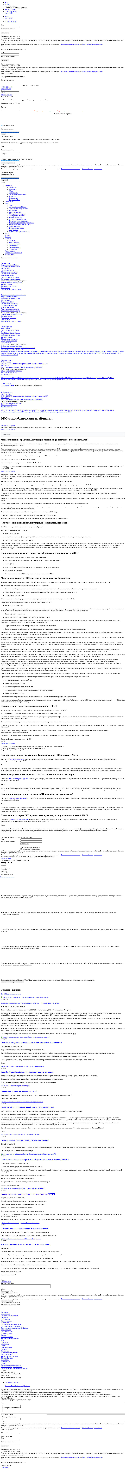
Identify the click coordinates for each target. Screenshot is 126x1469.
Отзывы (7, 4)
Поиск (3, 1363)
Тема (4, 1404)
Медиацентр (5, 1344)
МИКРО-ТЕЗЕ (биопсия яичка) (11, 289)
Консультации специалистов (10, 266)
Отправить (5, 33)
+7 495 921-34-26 (10, 11)
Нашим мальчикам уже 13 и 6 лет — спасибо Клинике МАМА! (28, 1194)
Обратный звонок (7, 1358)
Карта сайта (5, 1323)
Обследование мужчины (9, 274)
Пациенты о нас (6, 1321)
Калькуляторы (5, 1361)
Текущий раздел (6, 326)
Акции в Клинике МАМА (10, 265)
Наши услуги (5, 263)
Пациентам (4, 1317)
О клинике (4, 1312)
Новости (4, 1349)
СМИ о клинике (6, 1347)
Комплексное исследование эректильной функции (18, 348)
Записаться (5, 60)
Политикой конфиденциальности (92, 44)
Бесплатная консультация (9, 1356)
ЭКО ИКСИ (5, 365)
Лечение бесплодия (7, 275)
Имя (2, 25)
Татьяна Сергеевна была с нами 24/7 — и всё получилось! (26, 1244)
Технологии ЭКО (7, 1337)
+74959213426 (9, 254)
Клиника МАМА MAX (12, 1382)
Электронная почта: (7, 150)
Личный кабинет (6, 95)
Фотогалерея (5, 1351)
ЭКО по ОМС (5, 268)
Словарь (3, 1335)
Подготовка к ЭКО (7, 270)
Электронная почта (8, 1417)
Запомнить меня (8, 125)
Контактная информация (9, 1353)
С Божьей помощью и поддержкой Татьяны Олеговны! (24, 1228)
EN (4, 90)
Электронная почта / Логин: (10, 103)
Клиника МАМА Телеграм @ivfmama (17, 1386)
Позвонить (4, 1467)
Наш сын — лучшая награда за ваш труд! (19, 1091)
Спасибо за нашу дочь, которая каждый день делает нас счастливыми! (31, 1043)
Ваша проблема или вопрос (11, 1408)
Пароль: (3, 107)
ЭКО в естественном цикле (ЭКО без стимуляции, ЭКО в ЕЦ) (22, 367)
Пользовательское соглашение (11, 1324)
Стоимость (4, 1342)
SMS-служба (5, 1360)
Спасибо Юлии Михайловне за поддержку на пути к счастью (27, 1072)
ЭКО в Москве (6, 362)
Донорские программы (8, 286)
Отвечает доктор (6, 1333)
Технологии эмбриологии (9, 1315)
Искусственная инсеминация (10, 279)
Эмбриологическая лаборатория (11, 282)
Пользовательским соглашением (70, 44)
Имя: (2, 146)
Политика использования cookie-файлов (14, 1328)
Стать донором (6, 342)
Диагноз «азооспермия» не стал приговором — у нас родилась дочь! (30, 1003)
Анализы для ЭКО (7, 374)
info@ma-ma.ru (6, 858)
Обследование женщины (9, 272)
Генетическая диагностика (10, 277)
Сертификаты (5, 1319)
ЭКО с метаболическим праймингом (13, 295)
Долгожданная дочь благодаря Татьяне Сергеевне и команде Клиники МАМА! (35, 1159)
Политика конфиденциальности (11, 1326)
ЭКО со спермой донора (9, 372)
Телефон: (4, 154)
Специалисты (5, 1314)
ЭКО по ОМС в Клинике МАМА (12, 349)
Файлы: (3, 1289)
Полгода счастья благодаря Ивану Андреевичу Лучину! (25, 1140)
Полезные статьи (6, 1331)
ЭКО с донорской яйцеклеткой (11, 371)
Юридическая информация (10, 1338)
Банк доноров (5, 288)
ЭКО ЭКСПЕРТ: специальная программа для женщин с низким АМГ (24, 364)
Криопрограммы (6, 284)
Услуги (3, 1340)
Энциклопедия (6, 89)
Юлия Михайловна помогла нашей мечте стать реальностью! (27, 1107)
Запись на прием (6, 1354)
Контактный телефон (8, 29)
